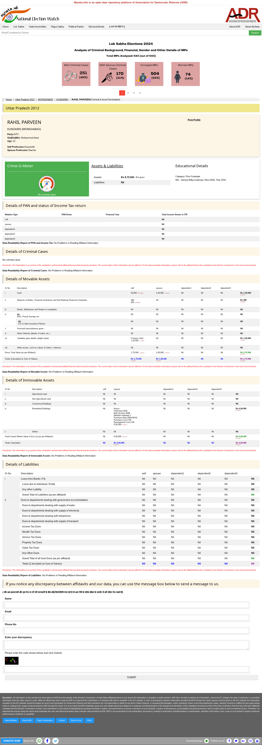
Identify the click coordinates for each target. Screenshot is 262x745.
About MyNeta (252, 26)
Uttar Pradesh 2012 (25, 99)
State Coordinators (45, 720)
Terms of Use (76, 720)
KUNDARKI (62, 99)
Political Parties (76, 26)
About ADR (234, 26)
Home (6, 26)
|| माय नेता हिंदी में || (117, 26)
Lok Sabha (18, 26)
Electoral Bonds (96, 26)
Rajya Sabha (57, 26)
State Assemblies (37, 26)
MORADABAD (45, 99)
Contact (62, 720)
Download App (194, 741)
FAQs (89, 720)
